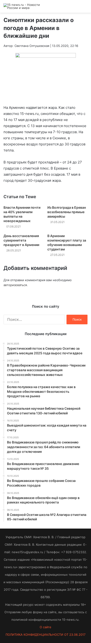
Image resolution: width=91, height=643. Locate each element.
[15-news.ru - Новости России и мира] (22, 6)
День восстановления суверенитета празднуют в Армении (21, 240)
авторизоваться (15, 285)
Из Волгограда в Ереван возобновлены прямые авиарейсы (66, 211)
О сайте (45, 627)
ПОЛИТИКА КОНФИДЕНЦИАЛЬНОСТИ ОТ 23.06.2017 (45, 634)
